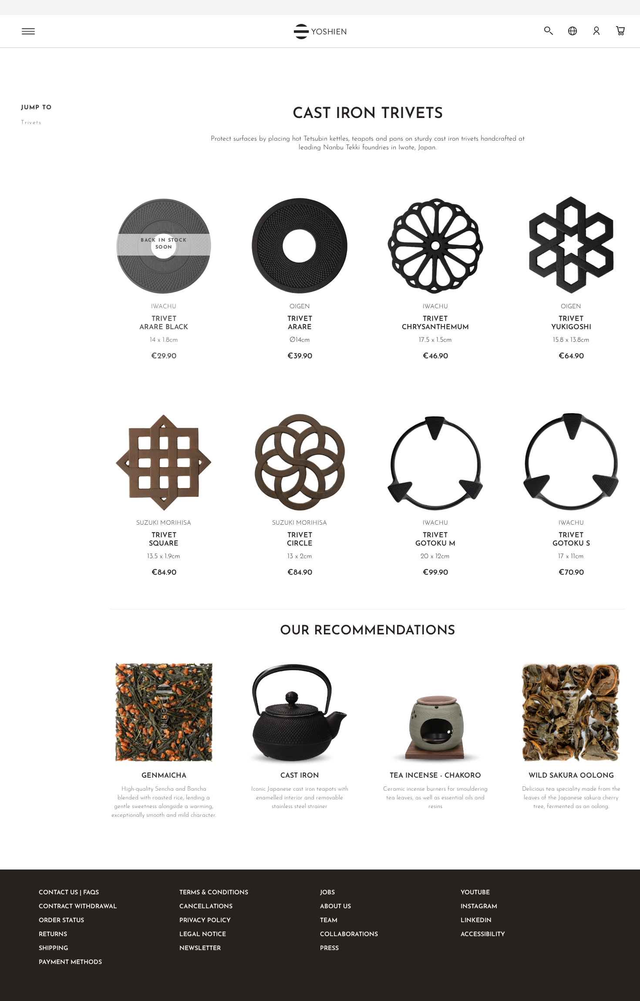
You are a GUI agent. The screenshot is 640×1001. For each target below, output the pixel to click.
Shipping (53, 948)
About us (335, 906)
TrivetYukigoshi (571, 323)
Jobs (327, 893)
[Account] (596, 31)
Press (329, 948)
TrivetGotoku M (435, 539)
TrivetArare (299, 323)
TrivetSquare (164, 539)
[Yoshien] (320, 31)
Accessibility (483, 934)
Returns (53, 934)
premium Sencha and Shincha (287, 8)
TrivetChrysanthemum (435, 323)
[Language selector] (572, 31)
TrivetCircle (300, 539)
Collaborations (349, 934)
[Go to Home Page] (26, 71)
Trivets (31, 122)
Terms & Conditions (213, 893)
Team (328, 920)
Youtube (475, 893)
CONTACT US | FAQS (69, 893)
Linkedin (476, 920)
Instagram (479, 906)
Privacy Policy (205, 920)
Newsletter (200, 948)
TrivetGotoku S (571, 539)
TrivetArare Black (163, 323)
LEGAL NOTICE (202, 934)
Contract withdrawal (78, 906)
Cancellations (205, 906)
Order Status (61, 920)
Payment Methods (70, 962)
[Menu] (28, 32)
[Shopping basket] (620, 31)
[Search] (548, 31)
